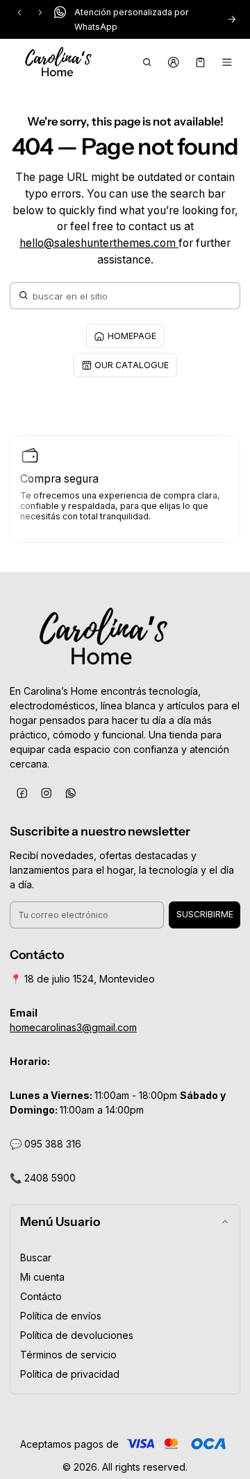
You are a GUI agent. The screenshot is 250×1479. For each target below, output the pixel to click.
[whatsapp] (70, 793)
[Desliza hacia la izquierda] (19, 12)
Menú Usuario (60, 1221)
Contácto (41, 1296)
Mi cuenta (42, 1277)
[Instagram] (46, 793)
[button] (146, 62)
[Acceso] (174, 62)
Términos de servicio (68, 1354)
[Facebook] (22, 793)
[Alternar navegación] (227, 62)
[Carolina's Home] (58, 62)
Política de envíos (60, 1316)
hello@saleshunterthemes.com (98, 243)
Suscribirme (204, 914)
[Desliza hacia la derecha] (40, 12)
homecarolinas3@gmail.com (73, 1027)
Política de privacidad (69, 1374)
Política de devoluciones (76, 1335)
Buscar (35, 1257)
